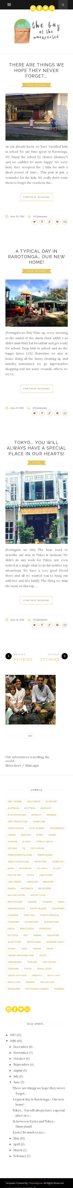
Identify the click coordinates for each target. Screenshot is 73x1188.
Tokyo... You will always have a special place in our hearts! (36, 448)
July (16, 1076)
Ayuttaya (29, 808)
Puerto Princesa (49, 915)
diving (52, 834)
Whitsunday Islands (37, 988)
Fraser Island (45, 854)
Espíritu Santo (44, 841)
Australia (13, 808)
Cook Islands (36, 85)
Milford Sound (16, 895)
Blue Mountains (17, 814)
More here (13, 765)
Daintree (26, 834)
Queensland (32, 921)
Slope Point (14, 941)
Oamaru (32, 901)
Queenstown (51, 921)
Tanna (49, 948)
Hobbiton (57, 861)
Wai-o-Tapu (53, 975)
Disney (39, 834)
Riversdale (45, 928)
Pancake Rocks (16, 908)
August (18, 1070)
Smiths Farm (34, 941)
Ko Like (57, 868)
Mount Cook (38, 895)
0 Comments (40, 216)
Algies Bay (51, 801)
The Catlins (49, 961)
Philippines (58, 908)
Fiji (23, 848)
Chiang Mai (39, 821)
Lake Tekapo (15, 881)
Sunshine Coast (55, 941)
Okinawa (47, 901)
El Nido (26, 841)
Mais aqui (31, 765)
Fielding (12, 848)
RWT (25, 935)
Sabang (37, 935)
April (17, 1144)
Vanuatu (37, 975)
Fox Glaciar (37, 848)
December (21, 1047)
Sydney (12, 948)
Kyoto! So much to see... (29, 1132)
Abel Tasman (15, 801)
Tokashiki (13, 968)
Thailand (32, 961)
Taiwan (37, 948)
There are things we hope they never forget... (36, 70)
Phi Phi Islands (38, 908)
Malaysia (48, 881)
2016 (13, 1041)
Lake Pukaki (46, 874)
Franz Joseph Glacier (20, 854)
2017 (13, 1035)
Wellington (47, 982)
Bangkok (45, 808)
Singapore (53, 935)
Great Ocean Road (18, 861)
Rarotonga (27, 928)
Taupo (43, 955)
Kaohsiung (25, 868)
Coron (11, 834)
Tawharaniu (15, 961)
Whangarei (14, 988)
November (21, 1053)
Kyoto (30, 874)
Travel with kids (17, 975)
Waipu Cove (14, 982)
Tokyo (28, 968)
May (16, 1138)
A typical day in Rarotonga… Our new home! (36, 257)
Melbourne (44, 888)
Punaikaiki (13, 921)
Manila (12, 888)
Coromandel (57, 828)
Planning (13, 915)
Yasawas (59, 988)
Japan (36, 462)
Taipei (24, 948)
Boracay (36, 814)
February (20, 1156)
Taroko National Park (21, 955)
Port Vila (29, 915)
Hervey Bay (40, 861)
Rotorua (13, 935)
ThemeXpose (36, 1183)
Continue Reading (36, 197)
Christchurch (16, 828)
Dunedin (12, 841)
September (21, 1064)
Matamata (27, 888)
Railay (11, 928)
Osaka (60, 901)
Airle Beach (33, 801)
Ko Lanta (42, 868)
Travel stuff (44, 968)
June (17, 1082)
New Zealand (15, 901)
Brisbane (52, 814)
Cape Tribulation (17, 821)
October (19, 1058)
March (18, 1150)
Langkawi (32, 881)
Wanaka (30, 982)
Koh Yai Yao (14, 874)
